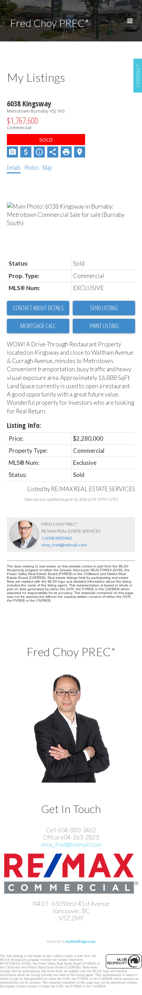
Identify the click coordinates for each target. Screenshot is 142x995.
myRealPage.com (80, 941)
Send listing (104, 308)
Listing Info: (24, 425)
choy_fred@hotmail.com (64, 544)
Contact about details (38, 308)
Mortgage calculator (38, 326)
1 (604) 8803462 (56, 537)
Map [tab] (47, 167)
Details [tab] (14, 167)
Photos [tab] (31, 167)
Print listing (104, 326)
